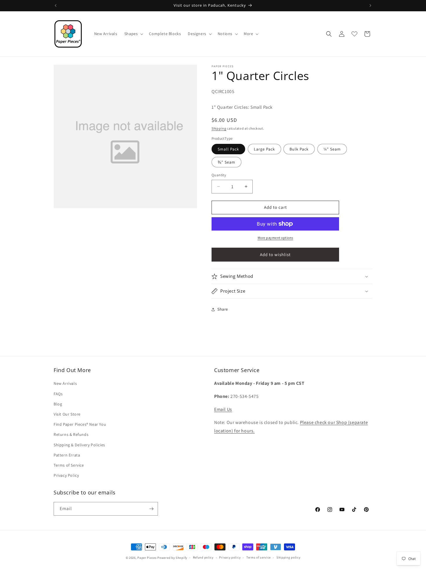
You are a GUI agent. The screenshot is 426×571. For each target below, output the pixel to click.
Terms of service (258, 557)
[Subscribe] (151, 509)
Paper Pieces (146, 558)
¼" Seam (332, 149)
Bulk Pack (299, 149)
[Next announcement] (370, 5)
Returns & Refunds (71, 434)
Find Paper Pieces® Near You (80, 424)
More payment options (275, 237)
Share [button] (222, 309)
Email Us (223, 409)
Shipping (219, 128)
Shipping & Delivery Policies (79, 444)
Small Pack (228, 149)
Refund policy (203, 557)
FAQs (58, 393)
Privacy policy (230, 557)
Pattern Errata (67, 455)
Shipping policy (288, 557)
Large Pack (264, 149)
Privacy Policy (66, 475)
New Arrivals (65, 383)
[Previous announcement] (55, 5)
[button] (133, 34)
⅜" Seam (226, 162)
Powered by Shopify (172, 558)
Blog (58, 404)
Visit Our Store (67, 414)
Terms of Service (69, 465)
